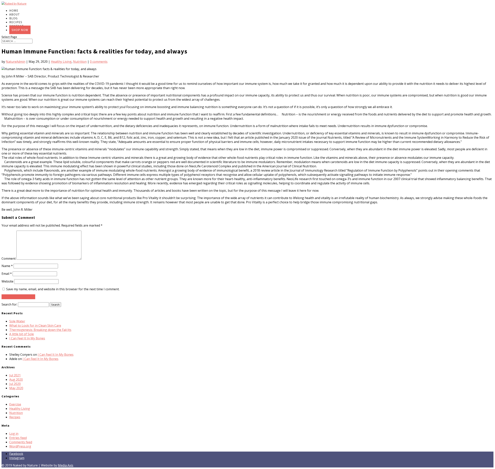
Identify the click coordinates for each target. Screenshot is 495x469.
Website (7, 281)
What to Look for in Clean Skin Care (35, 325)
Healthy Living (61, 61)
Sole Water (17, 321)
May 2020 (16, 388)
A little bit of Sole (21, 334)
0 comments (99, 61)
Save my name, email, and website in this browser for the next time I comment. (62, 289)
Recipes (15, 22)
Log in (13, 433)
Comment (9, 258)
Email (7, 273)
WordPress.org (20, 446)
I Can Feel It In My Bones (27, 338)
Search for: (9, 304)
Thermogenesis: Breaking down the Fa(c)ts (40, 330)
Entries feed (18, 438)
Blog (13, 18)
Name (7, 266)
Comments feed (20, 442)
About (14, 14)
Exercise (15, 404)
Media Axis (65, 465)
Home (13, 10)
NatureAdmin (15, 61)
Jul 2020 (15, 384)
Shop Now (20, 30)
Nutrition (80, 61)
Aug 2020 (16, 379)
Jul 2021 (15, 375)
